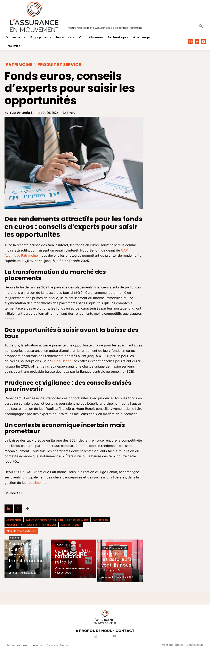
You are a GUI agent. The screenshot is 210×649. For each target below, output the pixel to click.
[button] (201, 26)
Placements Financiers (22, 524)
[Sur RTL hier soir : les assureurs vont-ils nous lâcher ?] (120, 561)
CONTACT (125, 630)
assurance (13, 519)
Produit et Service (59, 65)
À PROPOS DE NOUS (94, 630)
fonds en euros (78, 519)
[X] (18, 508)
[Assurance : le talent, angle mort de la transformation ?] (27, 559)
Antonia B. (25, 113)
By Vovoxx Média (57, 645)
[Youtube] (203, 41)
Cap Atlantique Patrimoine (44, 519)
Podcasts (61, 544)
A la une (14, 537)
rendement (49, 524)
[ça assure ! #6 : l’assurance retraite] (73, 559)
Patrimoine (19, 65)
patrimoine (100, 519)
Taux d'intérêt (70, 524)
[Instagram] (190, 41)
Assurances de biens (115, 547)
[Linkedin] (197, 41)
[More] (27, 508)
